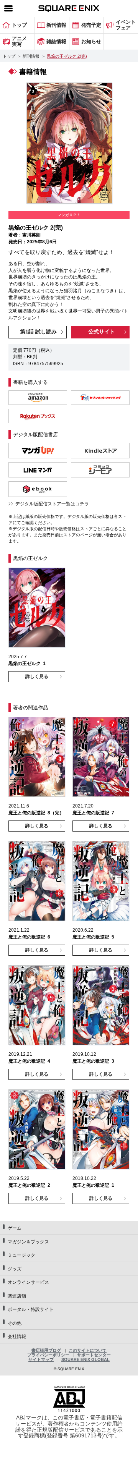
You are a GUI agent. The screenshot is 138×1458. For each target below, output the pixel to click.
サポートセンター (94, 1355)
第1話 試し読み (38, 332)
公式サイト (101, 332)
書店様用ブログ (46, 1350)
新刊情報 (31, 56)
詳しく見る (36, 676)
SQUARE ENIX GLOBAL (85, 1359)
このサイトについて (88, 1350)
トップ (9, 56)
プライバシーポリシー (48, 1355)
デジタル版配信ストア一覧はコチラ (52, 503)
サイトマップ (41, 1359)
